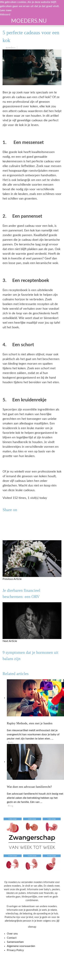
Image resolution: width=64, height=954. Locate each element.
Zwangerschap (15, 39)
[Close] (5, 22)
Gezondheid (14, 67)
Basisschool (14, 60)
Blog (8, 103)
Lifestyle (12, 74)
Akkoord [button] (5, 14)
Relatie (10, 89)
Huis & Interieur (17, 81)
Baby (8, 46)
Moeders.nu (29, 21)
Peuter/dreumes (17, 53)
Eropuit (11, 96)
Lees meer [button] (6, 10)
